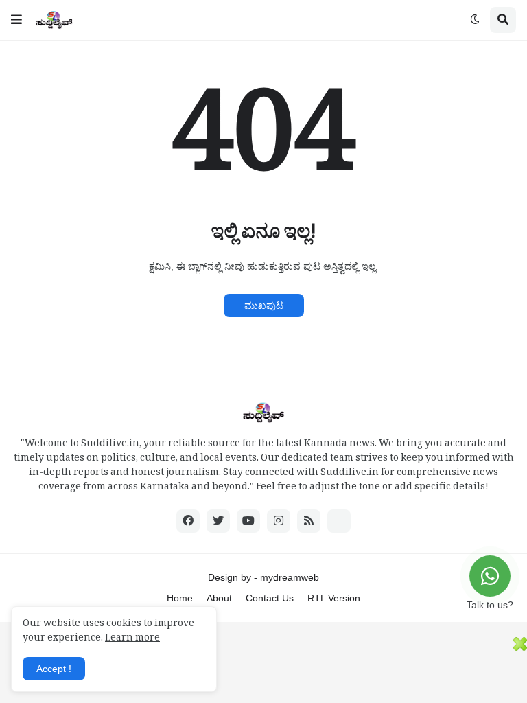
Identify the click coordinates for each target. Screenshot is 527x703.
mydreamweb (289, 577)
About (219, 597)
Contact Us (270, 597)
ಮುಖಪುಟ (263, 305)
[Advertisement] (256, 668)
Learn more (132, 639)
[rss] (308, 521)
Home (180, 597)
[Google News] (339, 521)
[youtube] (248, 521)
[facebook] (188, 521)
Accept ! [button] (53, 668)
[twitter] (218, 521)
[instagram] (278, 521)
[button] (16, 20)
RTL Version (333, 597)
